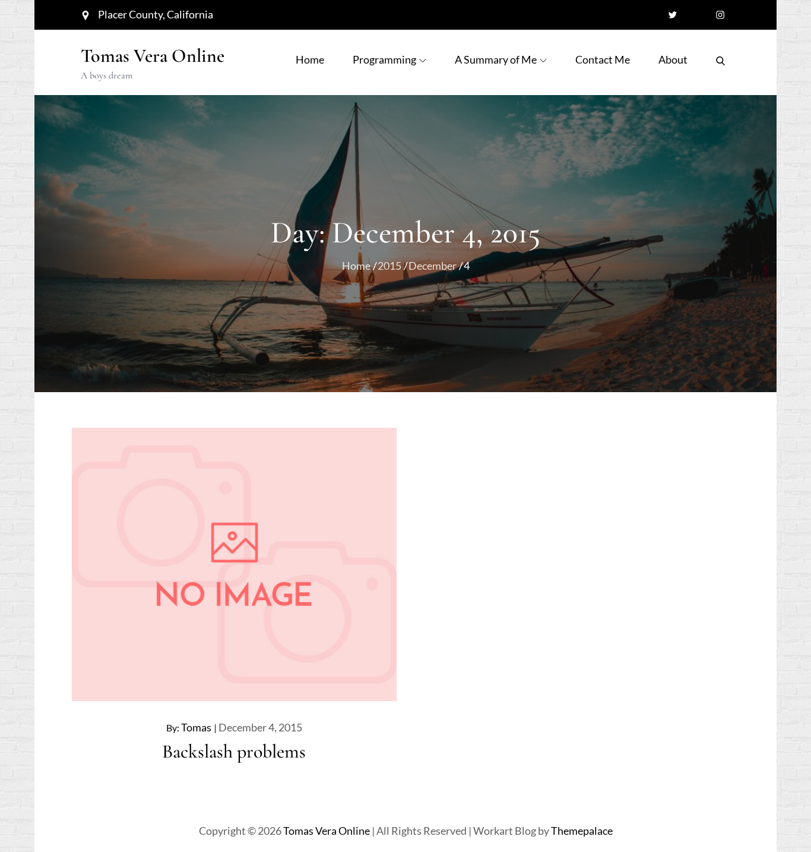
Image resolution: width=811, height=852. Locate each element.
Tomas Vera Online (152, 55)
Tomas (196, 727)
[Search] (720, 59)
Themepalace (582, 830)
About (673, 59)
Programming (384, 59)
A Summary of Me (496, 59)
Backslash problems (234, 751)
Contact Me (602, 59)
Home (310, 59)
